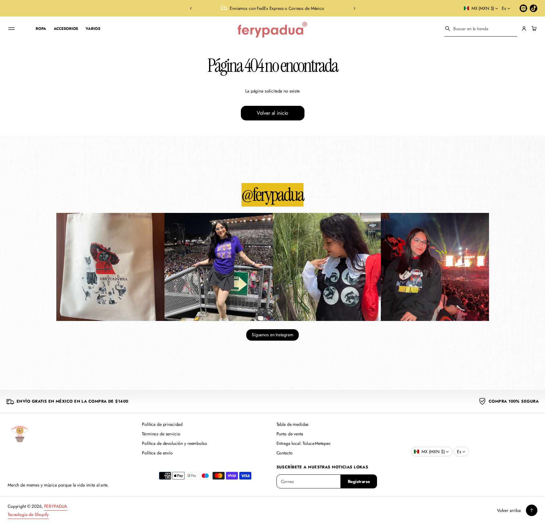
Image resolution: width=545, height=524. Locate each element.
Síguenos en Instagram (272, 334)
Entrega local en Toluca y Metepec (281, 8)
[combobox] (480, 28)
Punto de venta (289, 434)
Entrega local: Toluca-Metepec (303, 443)
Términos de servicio (161, 434)
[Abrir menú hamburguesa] (11, 28)
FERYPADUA (55, 506)
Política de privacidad (162, 424)
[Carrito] (533, 29)
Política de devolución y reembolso (174, 443)
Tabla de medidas (292, 424)
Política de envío (157, 453)
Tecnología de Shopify (28, 514)
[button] (191, 8)
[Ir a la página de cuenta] (524, 29)
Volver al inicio (272, 113)
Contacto (284, 453)
